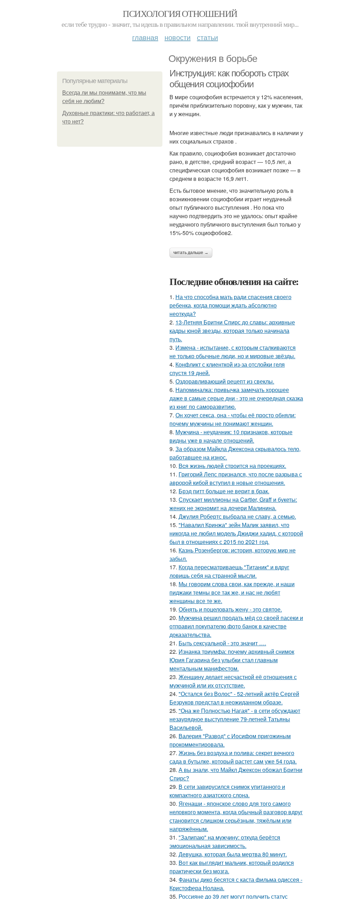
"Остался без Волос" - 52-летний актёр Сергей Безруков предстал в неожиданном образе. (234, 698)
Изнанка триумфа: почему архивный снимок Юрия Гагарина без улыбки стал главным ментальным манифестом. (231, 659)
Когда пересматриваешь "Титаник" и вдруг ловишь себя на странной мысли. (229, 571)
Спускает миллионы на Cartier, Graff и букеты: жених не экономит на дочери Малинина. (233, 503)
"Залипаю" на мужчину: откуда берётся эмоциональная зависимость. (224, 841)
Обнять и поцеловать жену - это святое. (230, 609)
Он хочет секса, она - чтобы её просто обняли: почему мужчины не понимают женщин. (232, 419)
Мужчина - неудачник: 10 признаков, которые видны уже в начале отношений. (230, 436)
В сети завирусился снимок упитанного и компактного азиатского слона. (227, 791)
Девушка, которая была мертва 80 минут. (233, 854)
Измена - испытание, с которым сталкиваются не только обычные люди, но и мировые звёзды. (232, 351)
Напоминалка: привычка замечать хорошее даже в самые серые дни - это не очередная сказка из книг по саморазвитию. (236, 398)
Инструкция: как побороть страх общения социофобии (229, 78)
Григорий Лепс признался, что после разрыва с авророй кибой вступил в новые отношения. (235, 478)
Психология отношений (180, 13)
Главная (145, 37)
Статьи (207, 37)
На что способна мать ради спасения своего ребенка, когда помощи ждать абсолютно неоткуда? (230, 305)
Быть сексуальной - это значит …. (222, 643)
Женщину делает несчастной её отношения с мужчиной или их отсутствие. (233, 681)
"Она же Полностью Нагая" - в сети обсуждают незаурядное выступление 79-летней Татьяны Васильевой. (234, 719)
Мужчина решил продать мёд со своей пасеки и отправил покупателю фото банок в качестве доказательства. (236, 626)
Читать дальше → (190, 252)
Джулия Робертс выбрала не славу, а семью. (237, 516)
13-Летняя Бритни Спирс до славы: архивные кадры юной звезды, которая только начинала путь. (232, 330)
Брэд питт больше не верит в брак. (224, 491)
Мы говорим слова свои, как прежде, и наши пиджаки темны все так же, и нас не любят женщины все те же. (232, 592)
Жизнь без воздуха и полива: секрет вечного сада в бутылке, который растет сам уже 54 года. (233, 757)
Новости (178, 37)
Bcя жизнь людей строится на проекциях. (232, 466)
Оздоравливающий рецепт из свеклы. (224, 381)
